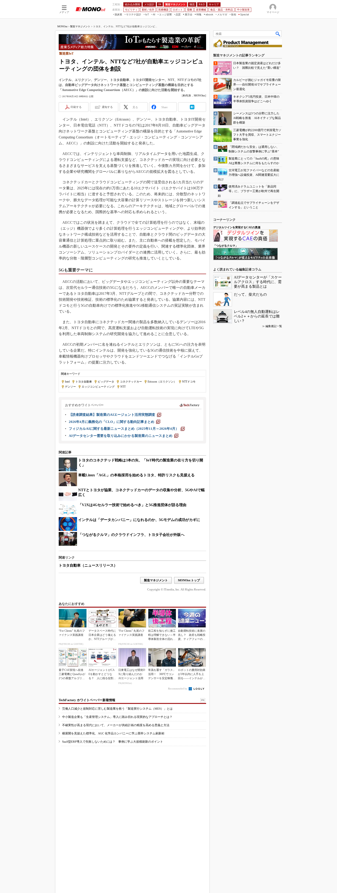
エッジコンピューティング (98, 386)
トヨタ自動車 (83, 381)
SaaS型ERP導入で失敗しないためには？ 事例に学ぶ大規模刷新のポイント (112, 741)
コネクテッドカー (131, 381)
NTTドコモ (189, 381)
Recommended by (178, 688)
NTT (123, 386)
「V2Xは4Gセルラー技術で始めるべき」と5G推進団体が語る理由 (132, 505)
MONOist (62, 26)
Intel (67, 381)
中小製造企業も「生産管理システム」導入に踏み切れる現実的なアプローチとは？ (117, 717)
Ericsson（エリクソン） (162, 381)
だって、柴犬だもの (250, 294)
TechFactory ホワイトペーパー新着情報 (87, 700)
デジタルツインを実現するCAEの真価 (236, 227)
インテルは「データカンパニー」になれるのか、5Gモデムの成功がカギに (139, 520)
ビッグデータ (106, 381)
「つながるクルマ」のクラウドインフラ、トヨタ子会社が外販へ (131, 535)
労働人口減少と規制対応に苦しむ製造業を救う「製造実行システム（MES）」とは (117, 708)
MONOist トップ (189, 580)
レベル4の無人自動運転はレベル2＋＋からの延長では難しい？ (257, 316)
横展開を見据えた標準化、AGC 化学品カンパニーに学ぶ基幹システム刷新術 (113, 733)
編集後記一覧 (273, 326)
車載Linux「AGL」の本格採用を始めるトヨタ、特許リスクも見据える (136, 475)
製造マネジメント (80, 26)
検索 (278, 33)
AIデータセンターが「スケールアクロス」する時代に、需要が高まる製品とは (258, 281)
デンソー (70, 386)
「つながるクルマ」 (225, 245)
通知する (107, 107)
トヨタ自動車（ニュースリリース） (88, 565)
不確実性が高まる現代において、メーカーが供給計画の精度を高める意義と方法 (115, 725)
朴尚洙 (187, 95)
